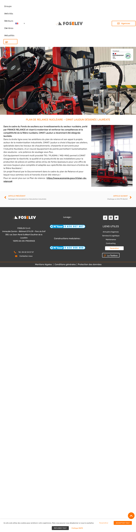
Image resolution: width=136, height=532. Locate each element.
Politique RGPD (77, 528)
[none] (20, 23)
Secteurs (8, 21)
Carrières (8, 28)
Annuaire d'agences (10, 41)
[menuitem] (20, 23)
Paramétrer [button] (114, 248)
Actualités (9, 35)
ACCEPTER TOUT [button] (123, 523)
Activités (8, 13)
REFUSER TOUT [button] (60, 528)
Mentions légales (43, 264)
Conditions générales (65, 264)
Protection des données (89, 264)
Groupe (8, 6)
